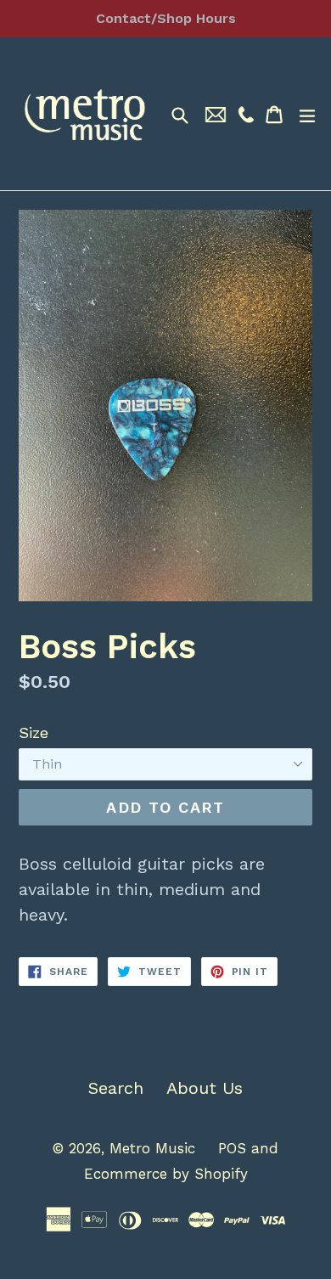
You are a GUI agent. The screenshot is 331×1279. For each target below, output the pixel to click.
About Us (204, 1088)
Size (33, 732)
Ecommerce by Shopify (166, 1173)
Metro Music (152, 1148)
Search (115, 1088)
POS (232, 1148)
